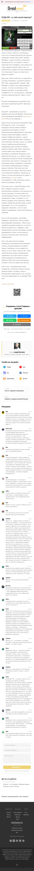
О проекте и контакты (17, 828)
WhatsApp (11, 320)
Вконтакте (25, 316)
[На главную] (17, 7)
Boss (16, 546)
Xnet (21, 555)
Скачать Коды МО (8, 284)
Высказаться (17, 767)
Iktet (8, 504)
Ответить (30, 411)
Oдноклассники (24, 320)
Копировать (18, 324)
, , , (15, 796)
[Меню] (2, 2)
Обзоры (9, 814)
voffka (8, 551)
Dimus (8, 580)
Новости (9, 812)
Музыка (18, 817)
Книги (17, 819)
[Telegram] (10, 841)
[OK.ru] (20, 841)
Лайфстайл (26, 814)
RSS (17, 832)
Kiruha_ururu (16, 526)
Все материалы (6, 20)
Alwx (8, 521)
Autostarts (14, 178)
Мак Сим (9, 611)
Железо (9, 817)
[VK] (23, 841)
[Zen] (14, 841)
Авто (26, 812)
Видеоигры (17, 814)
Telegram (27, 1)
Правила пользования (17, 830)
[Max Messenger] (17, 841)
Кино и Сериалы (18, 812)
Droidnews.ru (17, 822)
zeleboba (9, 650)
